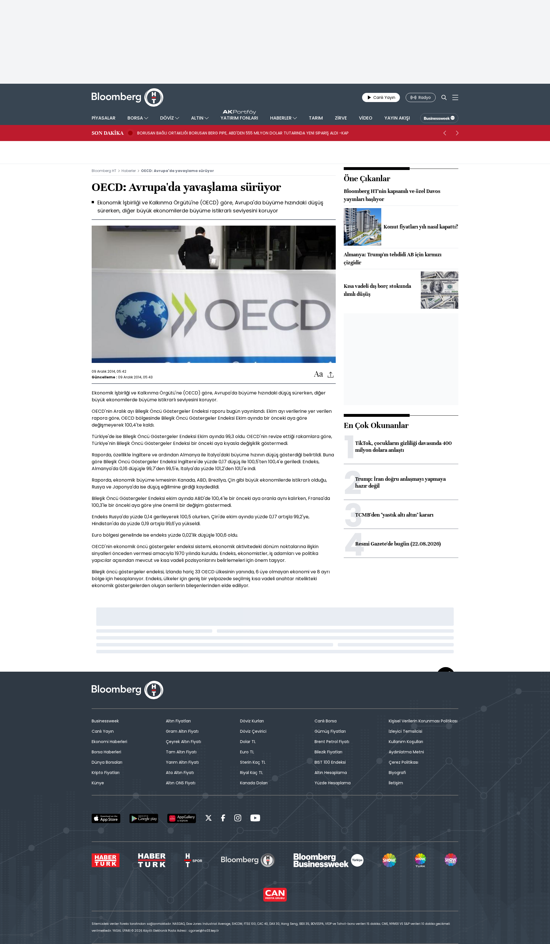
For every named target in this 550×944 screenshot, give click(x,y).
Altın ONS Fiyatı (180, 783)
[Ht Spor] (193, 860)
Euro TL (247, 752)
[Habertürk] (105, 860)
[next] (457, 133)
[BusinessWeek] (439, 118)
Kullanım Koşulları (406, 741)
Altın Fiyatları (178, 721)
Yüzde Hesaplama (333, 783)
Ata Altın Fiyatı (180, 772)
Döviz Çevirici (253, 731)
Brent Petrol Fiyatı (332, 741)
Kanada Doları (254, 783)
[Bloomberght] (127, 97)
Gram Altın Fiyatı (182, 731)
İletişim (396, 783)
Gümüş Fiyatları (330, 731)
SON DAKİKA (107, 133)
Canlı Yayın (103, 731)
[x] (208, 819)
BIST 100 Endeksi (330, 762)
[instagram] (237, 819)
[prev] (444, 133)
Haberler (128, 170)
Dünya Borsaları (107, 762)
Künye (98, 783)
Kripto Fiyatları (105, 772)
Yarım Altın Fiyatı (182, 762)
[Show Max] (451, 860)
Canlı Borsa (326, 721)
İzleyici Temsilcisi (405, 731)
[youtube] (255, 819)
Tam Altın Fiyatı (181, 752)
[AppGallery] (181, 818)
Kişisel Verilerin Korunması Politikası (423, 721)
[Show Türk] (420, 860)
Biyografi (397, 772)
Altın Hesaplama (331, 772)
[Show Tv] (389, 860)
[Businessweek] (329, 860)
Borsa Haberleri (106, 752)
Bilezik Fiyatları (328, 752)
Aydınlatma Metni (406, 752)
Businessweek (105, 721)
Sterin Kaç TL (253, 762)
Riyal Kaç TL (251, 772)
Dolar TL (248, 741)
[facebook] (223, 819)
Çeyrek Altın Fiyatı (183, 741)
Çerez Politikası (403, 762)
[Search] (444, 97)
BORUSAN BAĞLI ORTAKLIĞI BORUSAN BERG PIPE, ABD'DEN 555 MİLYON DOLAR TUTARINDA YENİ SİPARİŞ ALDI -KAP (243, 133)
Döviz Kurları (252, 721)
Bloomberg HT (104, 170)
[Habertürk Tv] (152, 860)
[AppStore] (106, 818)
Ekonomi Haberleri (109, 741)
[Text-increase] (318, 374)
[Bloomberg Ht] (248, 860)
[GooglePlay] (143, 818)
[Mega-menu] (455, 97)
